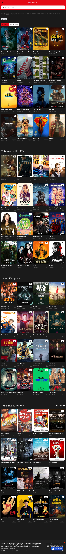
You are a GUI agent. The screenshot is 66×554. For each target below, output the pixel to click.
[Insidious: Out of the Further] (9, 38)
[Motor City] (41, 38)
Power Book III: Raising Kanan (9, 265)
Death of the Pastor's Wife (8, 392)
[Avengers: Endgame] (25, 96)
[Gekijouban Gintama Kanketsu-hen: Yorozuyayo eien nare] (9, 449)
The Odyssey (37, 109)
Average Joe (53, 335)
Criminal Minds (37, 236)
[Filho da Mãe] (25, 506)
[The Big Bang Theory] (57, 194)
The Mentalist (53, 179)
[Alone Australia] (41, 350)
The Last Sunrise (22, 138)
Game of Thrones (38, 208)
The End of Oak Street (39, 80)
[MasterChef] (9, 322)
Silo (34, 265)
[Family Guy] (9, 194)
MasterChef (4, 335)
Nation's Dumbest (38, 392)
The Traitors (52, 363)
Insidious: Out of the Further (9, 52)
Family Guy (4, 208)
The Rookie (20, 208)
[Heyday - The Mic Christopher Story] (57, 478)
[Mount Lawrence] (41, 478)
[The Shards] (57, 379)
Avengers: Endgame (23, 109)
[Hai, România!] (9, 420)
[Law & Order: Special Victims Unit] (9, 223)
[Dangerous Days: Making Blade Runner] (57, 420)
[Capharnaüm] (41, 449)
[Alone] (41, 293)
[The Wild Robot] (57, 506)
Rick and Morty (21, 236)
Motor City (36, 52)
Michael (51, 138)
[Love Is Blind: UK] (25, 322)
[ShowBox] (33, 2)
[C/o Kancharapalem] (41, 506)
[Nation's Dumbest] (41, 379)
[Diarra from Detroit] (41, 322)
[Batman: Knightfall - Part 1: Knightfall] (57, 38)
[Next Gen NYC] (9, 293)
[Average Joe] (57, 322)
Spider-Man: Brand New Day (25, 52)
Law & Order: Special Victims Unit (10, 236)
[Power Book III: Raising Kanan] (9, 252)
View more (58, 405)
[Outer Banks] (41, 166)
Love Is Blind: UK (22, 335)
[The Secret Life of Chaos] (25, 449)
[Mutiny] (25, 67)
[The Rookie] (25, 194)
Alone (35, 306)
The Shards (52, 392)
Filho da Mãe (20, 519)
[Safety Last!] (25, 420)
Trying (3, 363)
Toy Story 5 (4, 80)
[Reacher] (25, 166)
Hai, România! (5, 433)
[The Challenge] (25, 350)
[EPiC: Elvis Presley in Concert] (25, 478)
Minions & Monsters (7, 109)
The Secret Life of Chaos (24, 462)
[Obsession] (9, 125)
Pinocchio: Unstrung (55, 80)
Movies (6, 24)
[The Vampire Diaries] (25, 252)
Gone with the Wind (38, 433)
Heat (2, 491)
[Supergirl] (41, 125)
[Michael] (57, 125)
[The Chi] (57, 223)
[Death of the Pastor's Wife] (9, 379)
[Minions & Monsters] (9, 96)
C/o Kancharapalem (39, 519)
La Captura (52, 109)
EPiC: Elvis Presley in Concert (25, 491)
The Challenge (21, 363)
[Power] (57, 252)
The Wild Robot (53, 519)
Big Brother (52, 306)
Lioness (3, 179)
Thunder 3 (20, 392)
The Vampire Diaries (23, 265)
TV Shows (15, 24)
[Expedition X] (25, 293)
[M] (9, 506)
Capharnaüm (37, 462)
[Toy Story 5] (9, 67)
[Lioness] (9, 166)
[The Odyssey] (41, 96)
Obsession (4, 138)
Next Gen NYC (5, 306)
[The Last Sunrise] (25, 125)
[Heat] (9, 478)
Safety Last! (20, 433)
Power (51, 265)
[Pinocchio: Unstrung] (57, 67)
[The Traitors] (57, 350)
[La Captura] (57, 96)
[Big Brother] (57, 293)
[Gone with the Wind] (41, 420)
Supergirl (36, 138)
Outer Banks (36, 179)
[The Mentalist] (57, 166)
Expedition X (20, 306)
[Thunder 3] (25, 379)
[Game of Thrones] (41, 194)
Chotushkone (53, 462)
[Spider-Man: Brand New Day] (25, 38)
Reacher (19, 179)
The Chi (51, 236)
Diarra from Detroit (38, 335)
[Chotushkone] (57, 449)
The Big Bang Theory (55, 208)
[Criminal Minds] (41, 223)
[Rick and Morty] (25, 223)
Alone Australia (37, 363)
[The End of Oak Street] (41, 67)
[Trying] (9, 350)
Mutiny (19, 80)
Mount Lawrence (38, 491)
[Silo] (41, 252)
